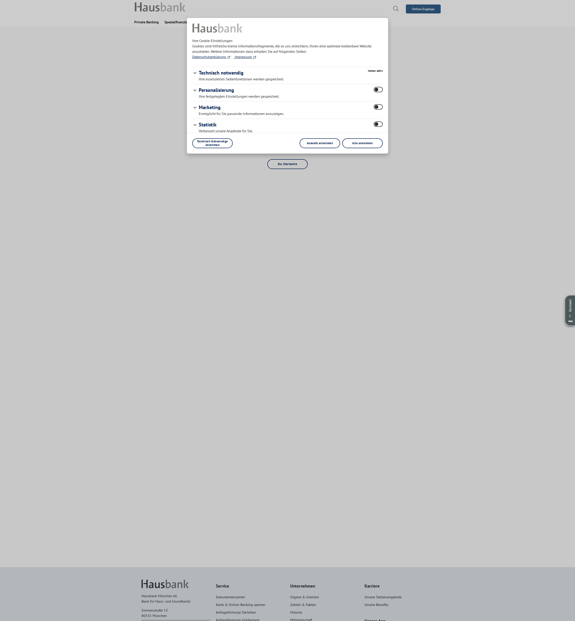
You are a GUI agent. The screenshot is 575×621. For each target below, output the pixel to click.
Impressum (243, 57)
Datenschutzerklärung (209, 57)
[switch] (378, 89)
